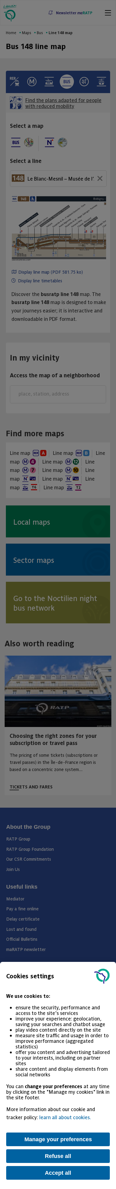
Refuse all (58, 1156)
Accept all (58, 1173)
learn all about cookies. (65, 1117)
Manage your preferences (58, 1139)
